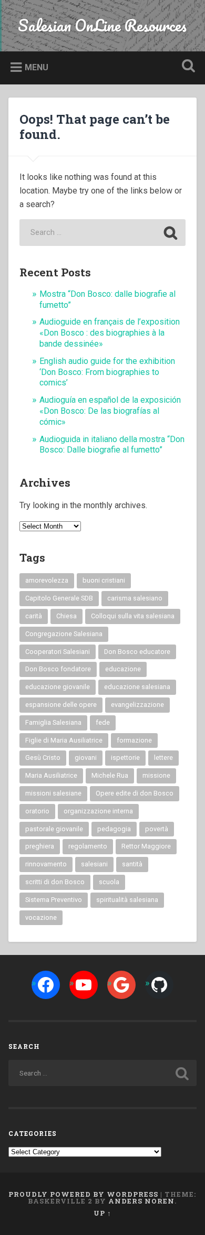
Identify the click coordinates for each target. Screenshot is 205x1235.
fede (103, 722)
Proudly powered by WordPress (83, 1194)
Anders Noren (141, 1201)
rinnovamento (46, 864)
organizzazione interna (98, 811)
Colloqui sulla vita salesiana (133, 616)
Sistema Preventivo (53, 900)
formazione (134, 740)
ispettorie (125, 757)
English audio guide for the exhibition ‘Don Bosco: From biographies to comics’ (107, 372)
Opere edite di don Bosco (134, 793)
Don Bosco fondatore (58, 669)
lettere (163, 757)
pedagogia (114, 829)
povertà (156, 829)
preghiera (39, 846)
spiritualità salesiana (127, 900)
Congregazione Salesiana (63, 634)
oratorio (37, 811)
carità (33, 616)
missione (156, 775)
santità (132, 864)
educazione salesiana (137, 687)
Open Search (186, 66)
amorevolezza (46, 580)
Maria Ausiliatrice (51, 775)
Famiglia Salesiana (53, 722)
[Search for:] (102, 232)
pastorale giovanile (54, 829)
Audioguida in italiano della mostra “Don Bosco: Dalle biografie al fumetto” (111, 444)
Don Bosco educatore (137, 652)
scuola (109, 882)
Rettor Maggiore (146, 846)
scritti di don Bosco (55, 882)
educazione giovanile (57, 687)
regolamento (87, 846)
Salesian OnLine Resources (102, 25)
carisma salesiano (134, 598)
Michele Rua (109, 775)
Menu (36, 67)
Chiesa (66, 616)
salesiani (94, 864)
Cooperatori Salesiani (57, 652)
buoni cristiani (104, 580)
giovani (86, 757)
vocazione (41, 917)
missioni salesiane (53, 793)
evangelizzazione (137, 704)
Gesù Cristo (42, 757)
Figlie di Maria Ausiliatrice (63, 740)
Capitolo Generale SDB (59, 598)
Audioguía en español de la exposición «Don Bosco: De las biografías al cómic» (110, 411)
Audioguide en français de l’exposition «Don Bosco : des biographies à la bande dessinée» (109, 333)
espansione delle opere (61, 704)
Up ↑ (102, 1213)
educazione (123, 669)
